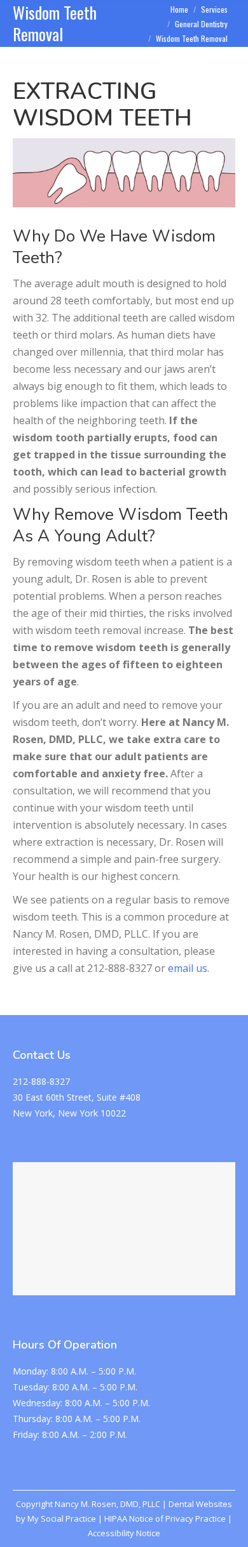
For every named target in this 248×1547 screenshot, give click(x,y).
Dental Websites (200, 1504)
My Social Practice (60, 1518)
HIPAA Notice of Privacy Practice (165, 1518)
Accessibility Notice (124, 1533)
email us (187, 968)
